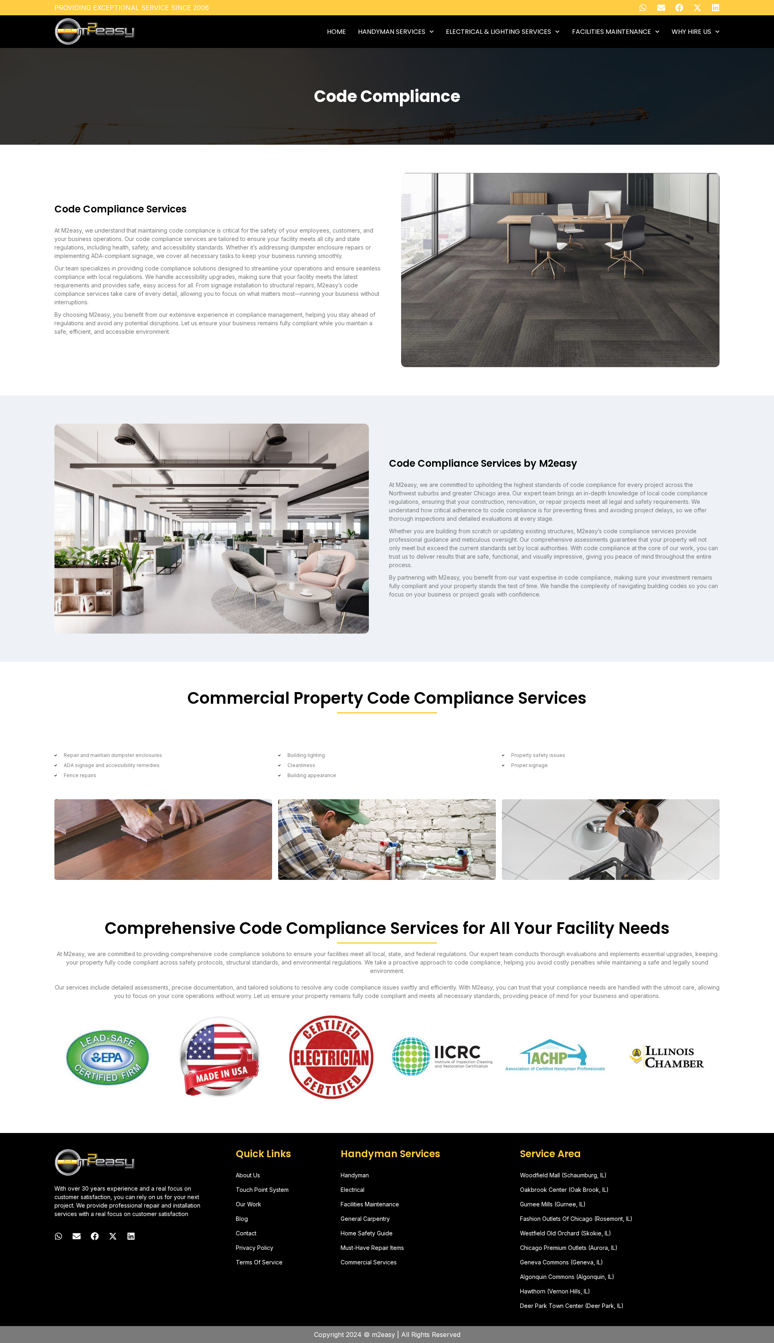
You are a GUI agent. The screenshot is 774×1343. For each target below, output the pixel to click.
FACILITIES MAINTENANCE (611, 32)
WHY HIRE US (691, 32)
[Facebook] (679, 8)
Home (336, 32)
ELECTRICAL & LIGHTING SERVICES (498, 32)
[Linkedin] (716, 8)
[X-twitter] (697, 8)
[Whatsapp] (643, 8)
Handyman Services (391, 32)
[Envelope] (661, 8)
